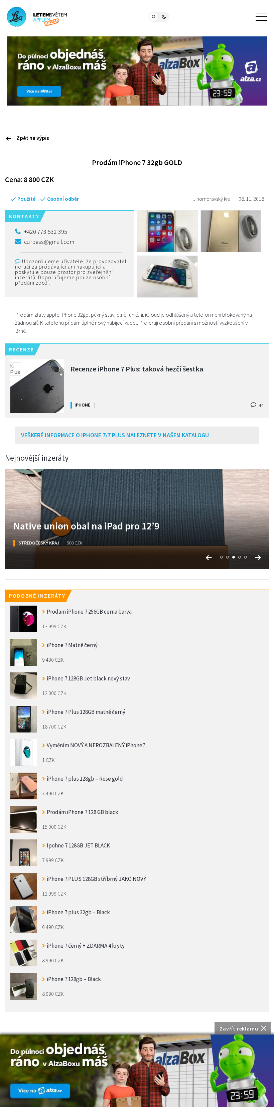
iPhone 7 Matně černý (72, 645)
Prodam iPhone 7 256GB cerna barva (89, 611)
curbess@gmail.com (49, 242)
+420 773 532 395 (45, 231)
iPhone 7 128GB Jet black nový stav (88, 678)
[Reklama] (137, 1071)
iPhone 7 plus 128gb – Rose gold (85, 778)
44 (261, 405)
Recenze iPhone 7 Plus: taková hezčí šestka (137, 368)
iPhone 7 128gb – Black (74, 979)
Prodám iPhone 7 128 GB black (82, 812)
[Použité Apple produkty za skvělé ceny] (37, 17)
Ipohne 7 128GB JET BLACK (78, 845)
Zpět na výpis (32, 138)
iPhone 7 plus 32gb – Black (78, 912)
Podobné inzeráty (37, 595)
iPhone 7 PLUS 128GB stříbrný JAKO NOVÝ (96, 879)
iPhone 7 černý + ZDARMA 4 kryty (86, 945)
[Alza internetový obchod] (137, 70)
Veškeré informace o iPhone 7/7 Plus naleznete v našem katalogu (115, 435)
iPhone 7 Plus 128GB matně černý (86, 712)
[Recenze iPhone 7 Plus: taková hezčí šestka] (37, 386)
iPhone (82, 405)
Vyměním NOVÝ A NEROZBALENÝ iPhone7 (96, 745)
